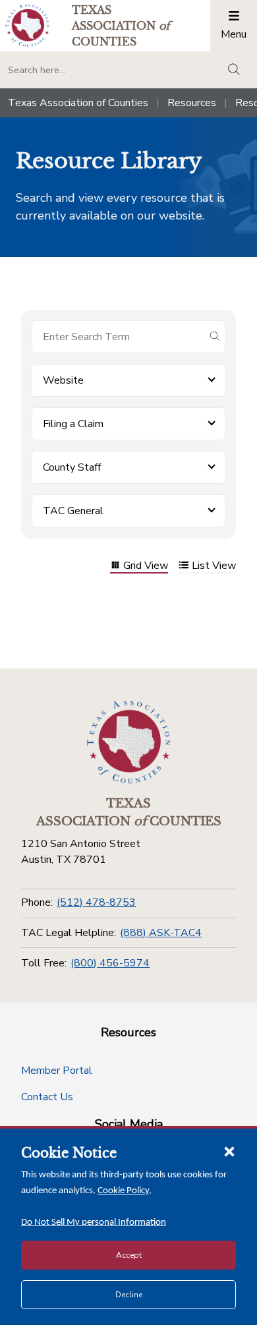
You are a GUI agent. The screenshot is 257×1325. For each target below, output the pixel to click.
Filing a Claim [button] (73, 424)
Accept (129, 1255)
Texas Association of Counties (78, 103)
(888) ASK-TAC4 (161, 933)
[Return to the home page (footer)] (128, 742)
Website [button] (63, 380)
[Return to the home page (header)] (27, 25)
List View (214, 567)
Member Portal (56, 1070)
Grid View (145, 567)
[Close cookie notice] (229, 1151)
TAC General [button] (73, 511)
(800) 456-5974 (110, 963)
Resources (191, 103)
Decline (128, 1294)
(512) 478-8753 (96, 902)
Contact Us (47, 1097)
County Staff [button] (72, 467)
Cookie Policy (123, 1191)
